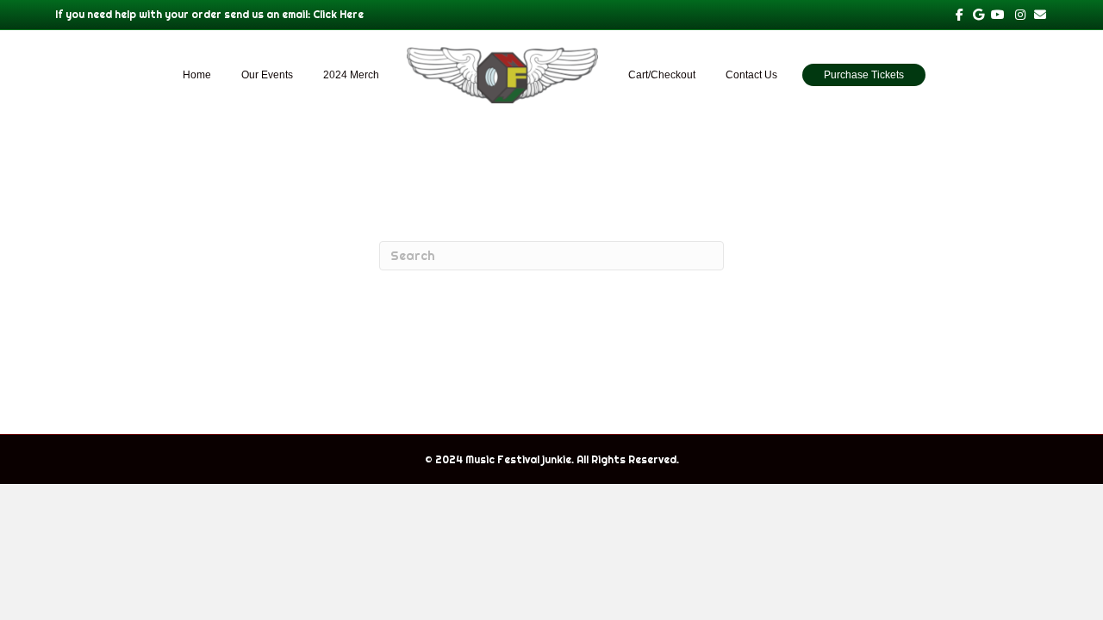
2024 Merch (351, 75)
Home (197, 75)
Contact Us (751, 75)
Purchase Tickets (864, 75)
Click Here (338, 14)
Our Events (267, 75)
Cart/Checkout (661, 75)
